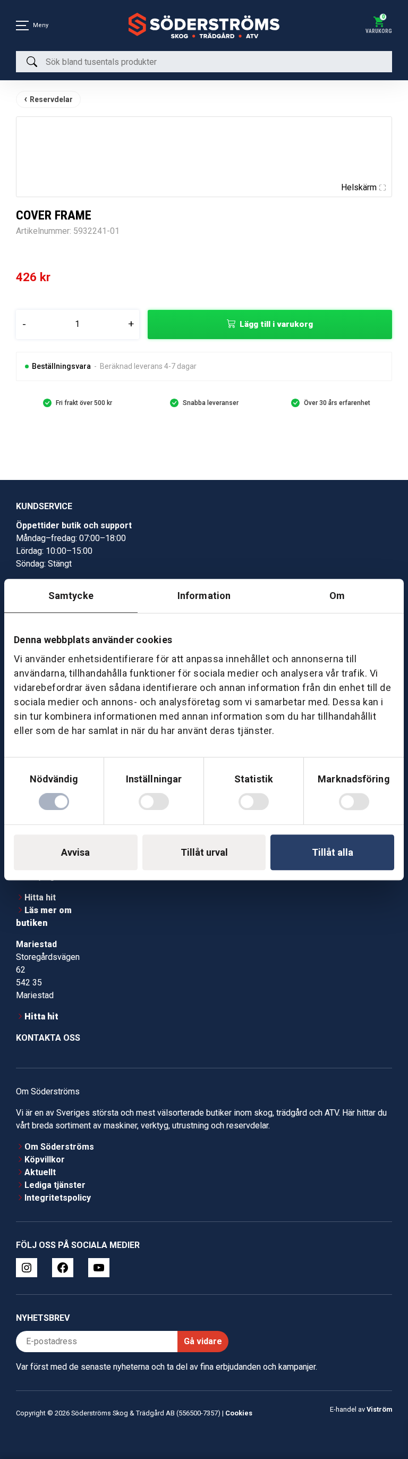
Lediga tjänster (55, 1185)
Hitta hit (40, 897)
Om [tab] (337, 595)
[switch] (154, 801)
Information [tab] (204, 595)
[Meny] (22, 25)
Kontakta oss (48, 1038)
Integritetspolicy (57, 1198)
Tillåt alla (332, 852)
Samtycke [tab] (71, 595)
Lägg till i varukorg (276, 324)
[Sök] (31, 61)
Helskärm (359, 187)
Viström (379, 1409)
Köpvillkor (44, 1159)
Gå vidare (203, 1341)
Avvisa (75, 852)
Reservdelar (51, 99)
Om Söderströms (59, 1147)
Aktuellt (40, 1172)
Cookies (238, 1413)
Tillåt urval (204, 852)
